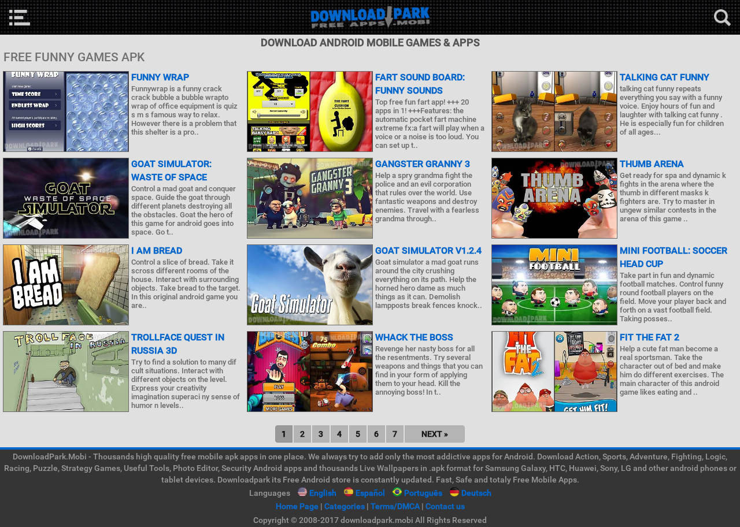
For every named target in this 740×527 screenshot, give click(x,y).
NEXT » (434, 434)
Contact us (445, 506)
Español (370, 493)
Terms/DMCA (395, 506)
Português (423, 493)
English (322, 493)
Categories (344, 506)
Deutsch (476, 493)
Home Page (297, 506)
